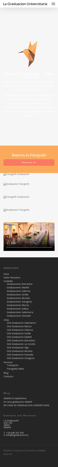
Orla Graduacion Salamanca (21, 323)
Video (19, 111)
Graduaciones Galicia (18, 309)
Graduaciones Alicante (18, 298)
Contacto (8, 376)
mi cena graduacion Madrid (18, 402)
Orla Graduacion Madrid (19, 337)
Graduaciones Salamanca (20, 312)
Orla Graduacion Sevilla (19, 333)
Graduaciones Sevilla (17, 294)
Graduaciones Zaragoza (19, 302)
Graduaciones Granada (19, 316)
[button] (53, 3)
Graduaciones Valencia (18, 291)
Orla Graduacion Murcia (19, 326)
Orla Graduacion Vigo (18, 347)
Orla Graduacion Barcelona (21, 340)
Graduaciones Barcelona (19, 284)
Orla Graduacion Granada (20, 355)
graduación (16, 103)
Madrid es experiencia (15, 398)
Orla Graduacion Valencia (20, 330)
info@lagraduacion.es (17, 434)
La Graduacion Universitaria (25, 3)
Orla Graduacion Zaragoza (20, 358)
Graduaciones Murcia (18, 305)
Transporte (12, 365)
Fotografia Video (15, 369)
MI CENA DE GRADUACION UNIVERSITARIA (26, 405)
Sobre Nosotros (12, 277)
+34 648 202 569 (15, 432)
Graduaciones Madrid (18, 287)
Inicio (6, 274)
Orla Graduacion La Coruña (21, 344)
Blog (6, 373)
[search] (47, 3)
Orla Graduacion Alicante (20, 351)
